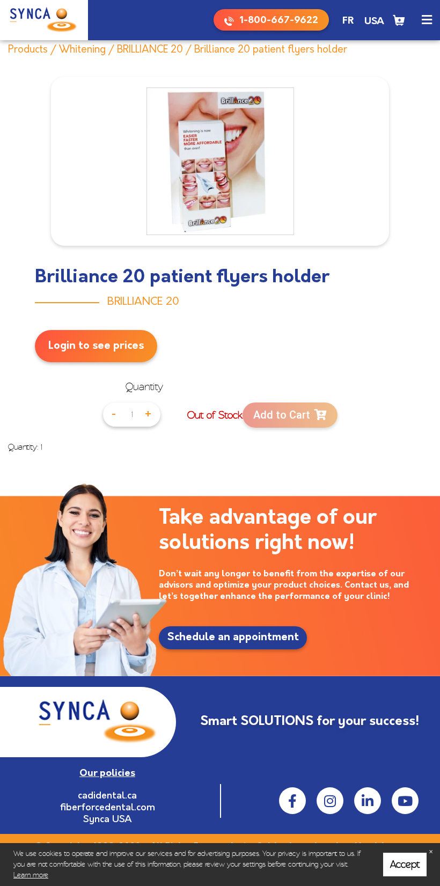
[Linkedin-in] (367, 800)
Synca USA (107, 820)
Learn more (30, 875)
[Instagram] (330, 800)
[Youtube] (405, 800)
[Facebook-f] (292, 800)
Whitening (82, 50)
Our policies (107, 774)
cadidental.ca (107, 796)
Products (28, 50)
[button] (427, 20)
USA (374, 22)
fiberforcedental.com (107, 808)
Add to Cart (281, 414)
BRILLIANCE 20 (150, 50)
